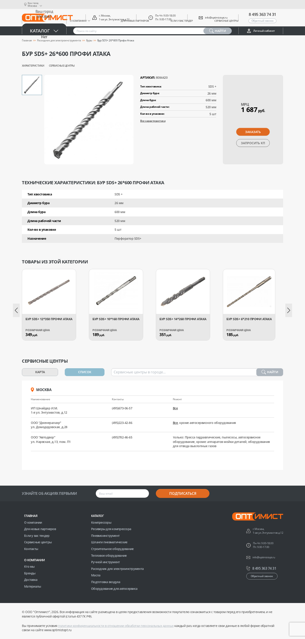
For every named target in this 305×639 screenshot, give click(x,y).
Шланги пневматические (109, 542)
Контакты (31, 549)
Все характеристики (152, 121)
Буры (89, 40)
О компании (33, 522)
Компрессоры (101, 522)
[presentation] (16, 310)
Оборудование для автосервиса (114, 588)
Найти (272, 372)
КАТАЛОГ (97, 516)
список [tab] (84, 372)
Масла (95, 575)
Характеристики (33, 66)
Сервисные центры (62, 66)
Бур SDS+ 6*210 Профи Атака (249, 319)
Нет (44, 36)
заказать (253, 132)
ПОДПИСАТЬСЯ (182, 493)
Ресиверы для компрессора (111, 529)
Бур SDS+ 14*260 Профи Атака (183, 319)
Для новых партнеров (40, 529)
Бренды (30, 573)
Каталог (40, 31)
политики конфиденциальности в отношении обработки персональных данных (116, 626)
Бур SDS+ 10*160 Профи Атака (116, 319)
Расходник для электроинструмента (117, 569)
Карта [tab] (40, 372)
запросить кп (253, 143)
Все (175, 408)
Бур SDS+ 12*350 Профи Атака (49, 319)
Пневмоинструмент (105, 535)
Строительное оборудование (112, 549)
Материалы (32, 586)
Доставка (30, 580)
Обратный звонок (262, 21)
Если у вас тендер (36, 535)
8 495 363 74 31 (262, 14)
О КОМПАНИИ (34, 560)
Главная (30, 516)
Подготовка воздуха (105, 582)
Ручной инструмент (105, 562)
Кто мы (29, 566)
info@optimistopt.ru (216, 17)
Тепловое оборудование (109, 555)
